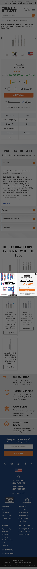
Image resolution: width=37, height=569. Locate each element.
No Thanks (27, 292)
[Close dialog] (36, 274)
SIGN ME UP (27, 290)
